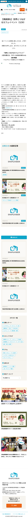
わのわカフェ (8, 108)
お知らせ (7, 13)
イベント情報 (13, 13)
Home (2, 13)
